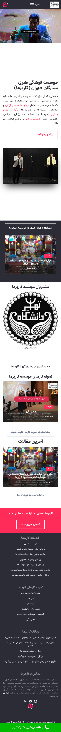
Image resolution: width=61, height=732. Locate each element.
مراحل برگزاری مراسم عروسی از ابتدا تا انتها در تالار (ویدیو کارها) (30, 644)
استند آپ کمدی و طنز (30, 593)
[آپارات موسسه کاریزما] (5, 5)
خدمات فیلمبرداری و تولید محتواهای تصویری (30, 570)
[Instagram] (35, 701)
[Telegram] (30, 701)
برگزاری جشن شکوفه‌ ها (30, 651)
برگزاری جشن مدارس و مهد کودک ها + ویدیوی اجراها (30, 262)
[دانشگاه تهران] (30, 293)
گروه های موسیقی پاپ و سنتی (30, 614)
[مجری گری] (30, 383)
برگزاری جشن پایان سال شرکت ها (30, 554)
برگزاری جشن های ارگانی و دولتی (30, 549)
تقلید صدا (30, 598)
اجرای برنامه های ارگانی (17, 105)
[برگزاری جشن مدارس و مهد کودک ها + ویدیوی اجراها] (30, 237)
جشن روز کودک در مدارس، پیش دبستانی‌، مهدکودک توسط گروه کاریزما (30, 475)
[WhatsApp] (25, 701)
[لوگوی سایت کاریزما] (51, 5)
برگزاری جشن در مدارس (30, 559)
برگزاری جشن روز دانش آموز (30, 656)
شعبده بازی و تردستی (30, 609)
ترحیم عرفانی (9, 693)
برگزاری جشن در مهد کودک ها (30, 564)
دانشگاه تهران (30, 348)
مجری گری (30, 412)
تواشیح (30, 603)
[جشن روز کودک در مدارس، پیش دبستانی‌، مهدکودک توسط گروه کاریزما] (30, 449)
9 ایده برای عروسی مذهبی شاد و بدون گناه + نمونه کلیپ (30, 637)
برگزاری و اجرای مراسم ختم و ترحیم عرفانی (30, 575)
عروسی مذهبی (32, 119)
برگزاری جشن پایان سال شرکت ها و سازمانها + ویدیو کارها (30, 661)
